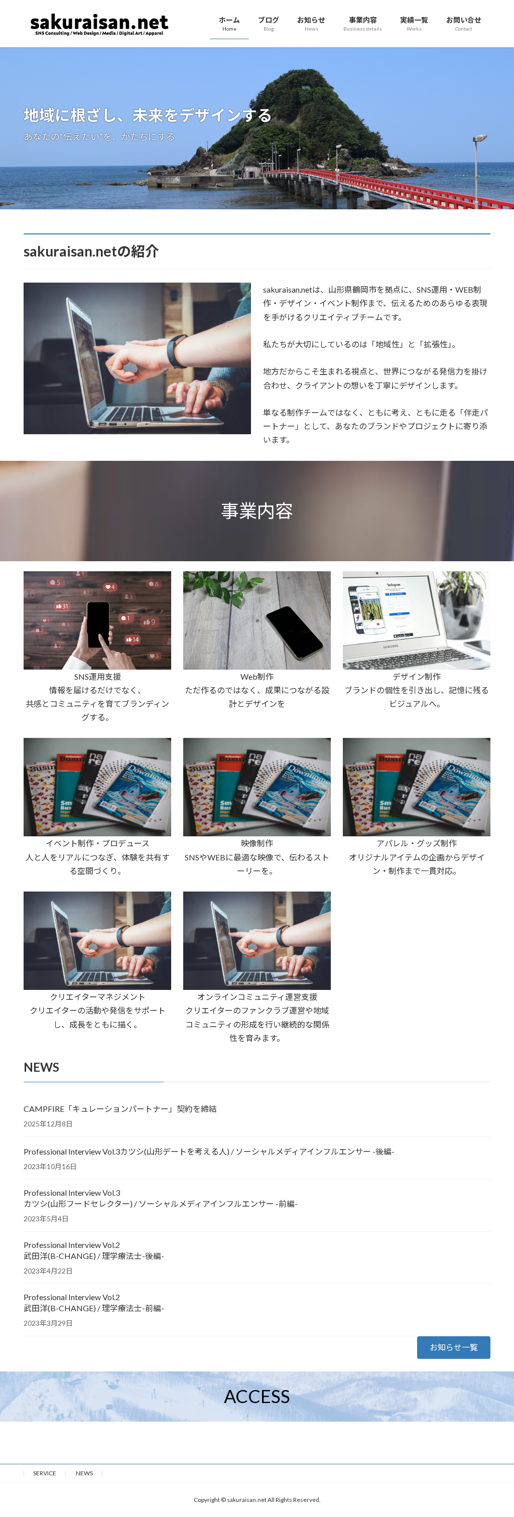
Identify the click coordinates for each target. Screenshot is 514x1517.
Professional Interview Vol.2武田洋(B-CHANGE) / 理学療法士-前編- (94, 1302)
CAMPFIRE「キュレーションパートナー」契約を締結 (120, 1108)
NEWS (84, 1473)
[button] (453, 1347)
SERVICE (44, 1473)
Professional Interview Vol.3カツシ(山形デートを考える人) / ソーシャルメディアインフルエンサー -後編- (209, 1151)
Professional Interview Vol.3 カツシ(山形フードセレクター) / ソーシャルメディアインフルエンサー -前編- (161, 1198)
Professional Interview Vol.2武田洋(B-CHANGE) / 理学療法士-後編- (94, 1250)
